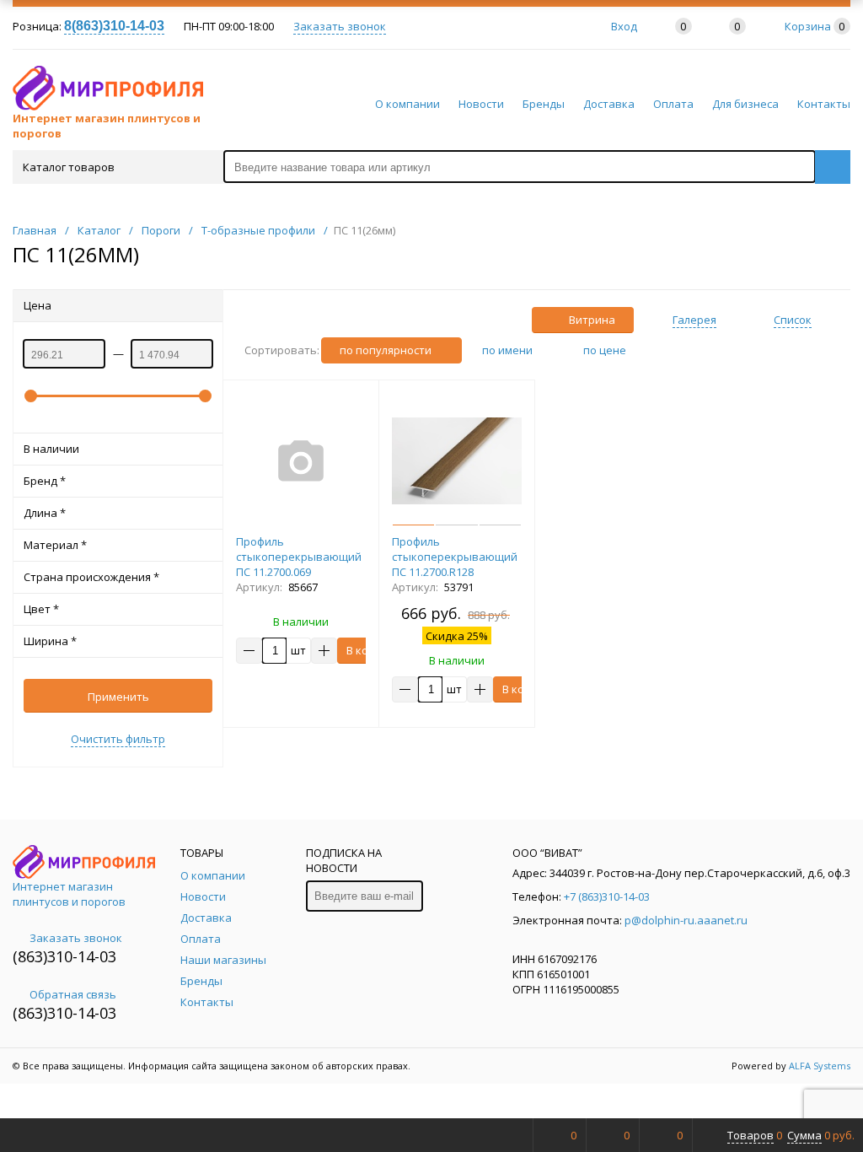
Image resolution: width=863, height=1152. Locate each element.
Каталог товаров (69, 167)
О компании (407, 103)
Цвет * (41, 608)
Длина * (45, 512)
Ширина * (50, 641)
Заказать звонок (339, 26)
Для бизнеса (745, 103)
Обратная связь (72, 994)
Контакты (823, 103)
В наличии (51, 448)
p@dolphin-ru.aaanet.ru (686, 920)
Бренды (544, 103)
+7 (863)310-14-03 (607, 896)
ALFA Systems (819, 1065)
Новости (481, 103)
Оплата (673, 103)
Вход (624, 26)
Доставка (609, 103)
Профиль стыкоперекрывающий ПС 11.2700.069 (299, 556)
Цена (37, 305)
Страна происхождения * (91, 576)
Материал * (55, 544)
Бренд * (45, 480)
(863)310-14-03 (64, 956)
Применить (118, 696)
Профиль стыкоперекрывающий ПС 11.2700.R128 (454, 556)
